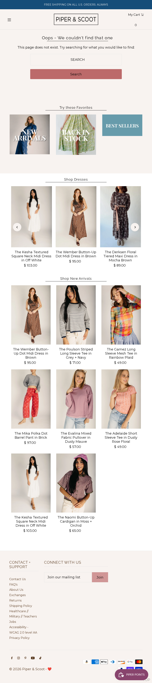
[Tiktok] (40, 658)
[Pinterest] (25, 658)
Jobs (12, 622)
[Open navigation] (16, 19)
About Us (16, 589)
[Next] (135, 227)
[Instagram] (18, 658)
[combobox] (76, 59)
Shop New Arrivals (76, 278)
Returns (15, 600)
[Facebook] (12, 658)
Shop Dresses (76, 179)
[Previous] (17, 227)
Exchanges (17, 595)
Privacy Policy (19, 638)
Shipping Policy (20, 606)
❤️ (49, 669)
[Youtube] (33, 658)
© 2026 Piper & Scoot (27, 669)
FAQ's (13, 584)
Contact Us (17, 579)
